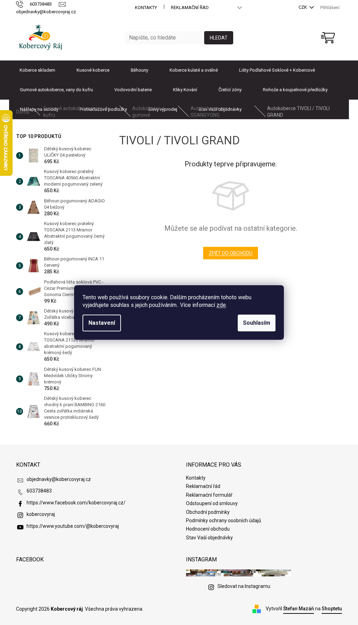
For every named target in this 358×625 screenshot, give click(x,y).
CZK (303, 7)
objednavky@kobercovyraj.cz (59, 479)
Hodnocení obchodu (208, 529)
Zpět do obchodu (230, 253)
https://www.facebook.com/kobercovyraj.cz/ (76, 502)
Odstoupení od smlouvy (212, 503)
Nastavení (101, 322)
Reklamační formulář (209, 495)
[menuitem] (37, 70)
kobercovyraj (41, 514)
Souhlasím (256, 322)
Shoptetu (332, 608)
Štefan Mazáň (298, 608)
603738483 (39, 491)
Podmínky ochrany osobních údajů (223, 520)
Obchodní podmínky (208, 512)
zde (221, 305)
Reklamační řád (190, 7)
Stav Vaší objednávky (209, 537)
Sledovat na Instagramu (243, 586)
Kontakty (146, 7)
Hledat (219, 38)
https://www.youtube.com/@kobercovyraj (73, 526)
